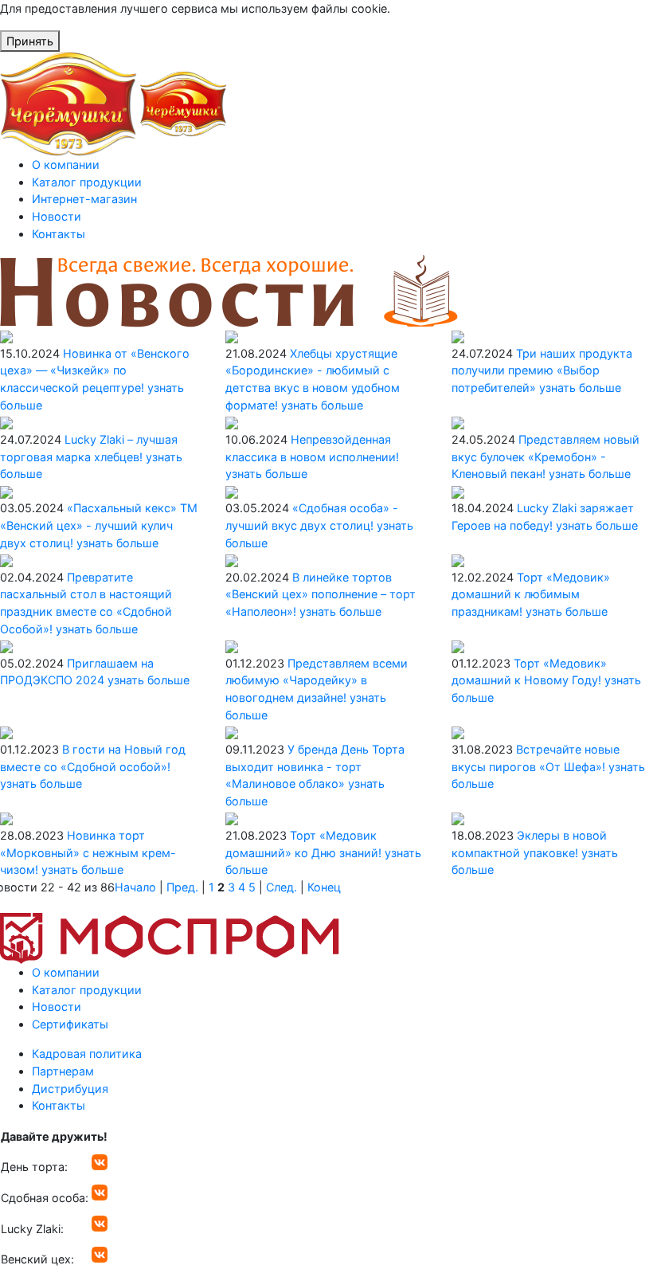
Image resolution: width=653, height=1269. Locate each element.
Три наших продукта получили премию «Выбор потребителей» (542, 370)
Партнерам (63, 1071)
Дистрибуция (70, 1088)
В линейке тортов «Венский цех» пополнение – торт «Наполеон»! (320, 594)
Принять (29, 41)
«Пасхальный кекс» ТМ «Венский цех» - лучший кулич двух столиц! (98, 525)
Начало (135, 887)
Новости (56, 216)
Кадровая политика (87, 1053)
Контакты (58, 234)
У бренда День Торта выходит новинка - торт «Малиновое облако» (315, 766)
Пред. (182, 887)
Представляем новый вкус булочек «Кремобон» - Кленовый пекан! (545, 456)
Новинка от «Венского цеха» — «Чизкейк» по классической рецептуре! (95, 370)
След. (281, 887)
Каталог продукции (87, 182)
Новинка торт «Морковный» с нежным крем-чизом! (88, 852)
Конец (324, 887)
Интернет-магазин (84, 199)
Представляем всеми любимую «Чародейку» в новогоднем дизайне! (316, 680)
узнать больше (322, 405)
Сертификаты (70, 1024)
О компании (66, 164)
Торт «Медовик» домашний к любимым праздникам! (531, 594)
